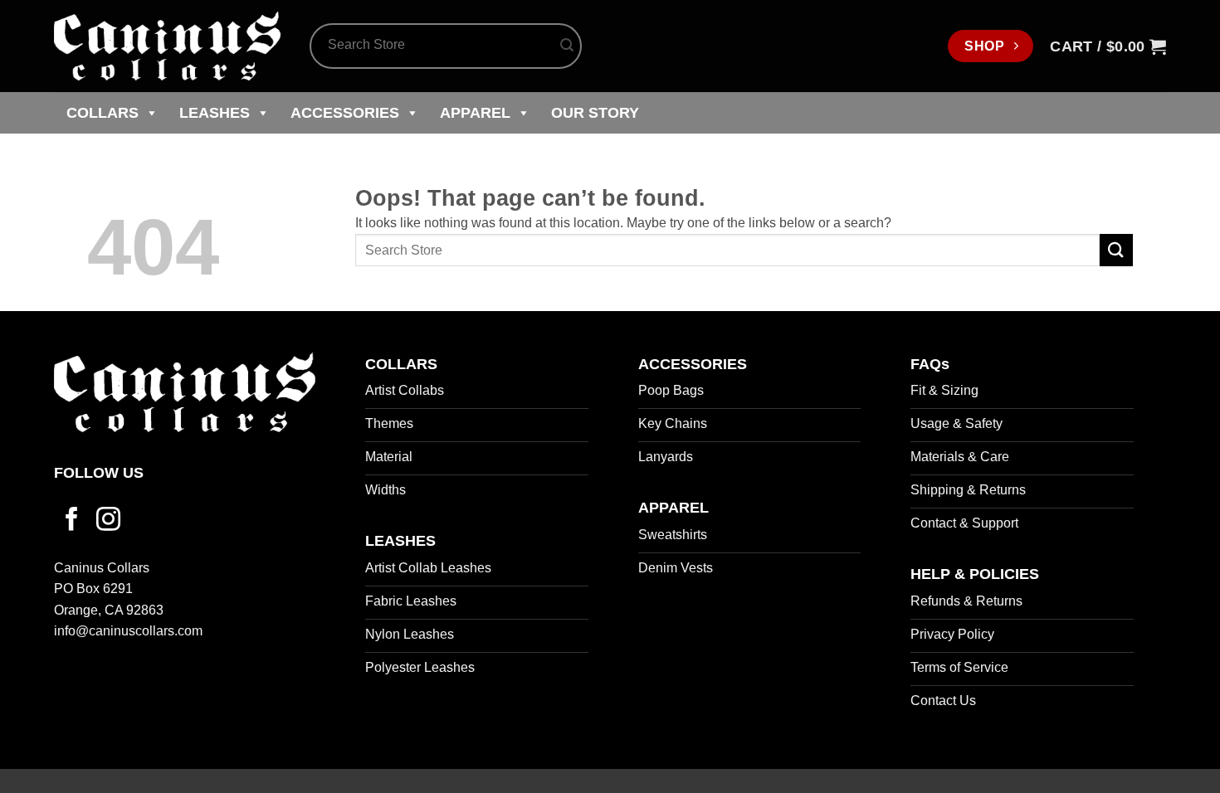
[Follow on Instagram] (108, 521)
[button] (1108, 46)
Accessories (344, 113)
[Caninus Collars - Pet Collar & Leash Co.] (169, 46)
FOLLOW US (99, 473)
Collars (102, 113)
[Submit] (567, 46)
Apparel (475, 113)
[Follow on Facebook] (72, 521)
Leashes (214, 113)
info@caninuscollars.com (128, 631)
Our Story (595, 113)
